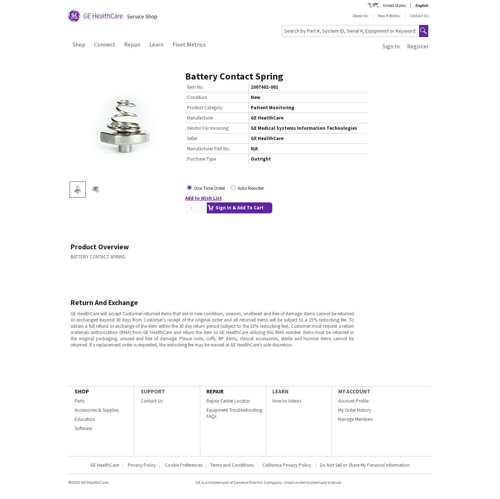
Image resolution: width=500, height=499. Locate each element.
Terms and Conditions (232, 465)
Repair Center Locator (228, 401)
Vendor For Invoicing (207, 128)
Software (83, 428)
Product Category (205, 107)
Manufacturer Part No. (208, 149)
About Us (360, 15)
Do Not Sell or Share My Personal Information (365, 465)
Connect (104, 44)
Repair (132, 44)
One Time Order (209, 188)
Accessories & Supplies (97, 410)
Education (85, 419)
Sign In (391, 46)
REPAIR (215, 391)
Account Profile (353, 401)
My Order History (354, 410)
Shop (78, 44)
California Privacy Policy (287, 465)
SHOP (82, 391)
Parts (80, 401)
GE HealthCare (104, 465)
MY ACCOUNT (354, 391)
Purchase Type (201, 159)
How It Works (389, 15)
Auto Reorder (251, 188)
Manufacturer (200, 118)
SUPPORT (153, 391)
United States (394, 5)
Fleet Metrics (189, 44)
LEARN (280, 391)
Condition (197, 97)
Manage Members (355, 419)
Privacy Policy (142, 465)
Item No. (195, 87)
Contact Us (419, 15)
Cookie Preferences (183, 465)
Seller (192, 138)
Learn (156, 44)
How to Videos (286, 401)
